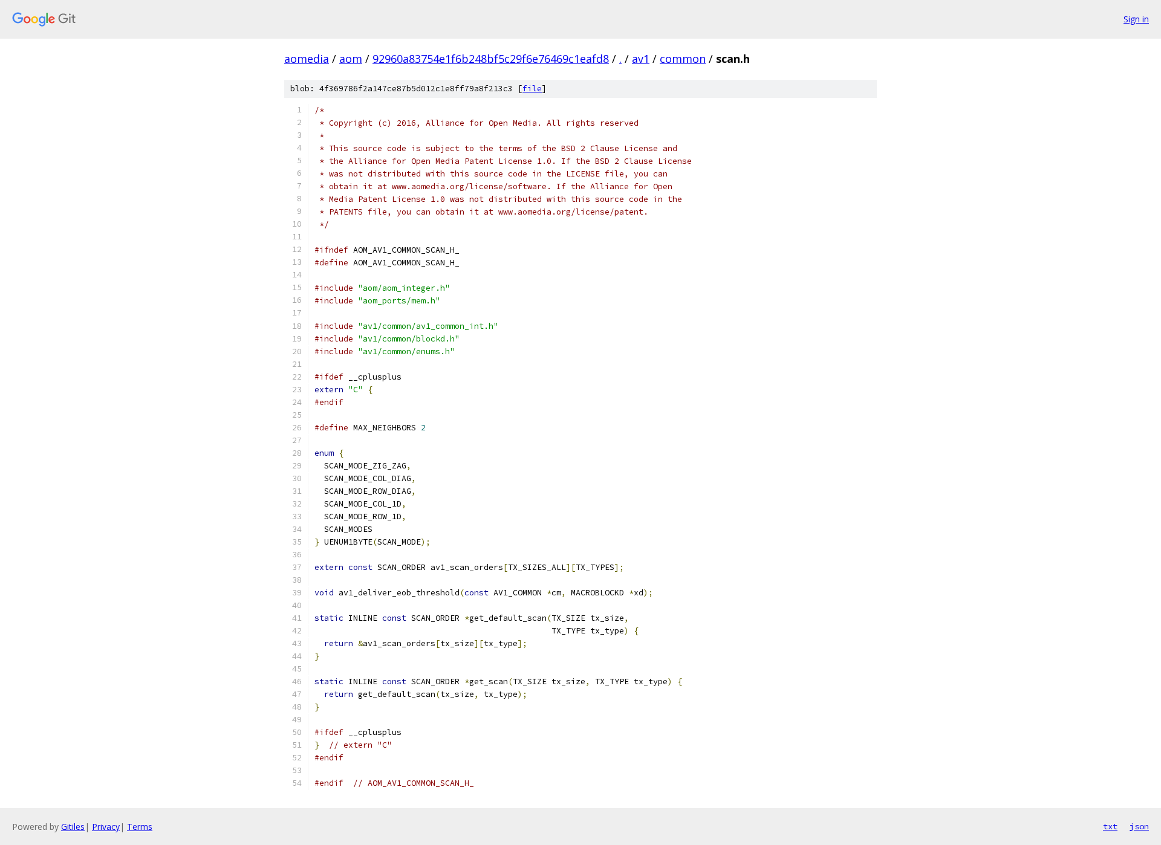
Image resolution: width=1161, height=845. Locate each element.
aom (350, 58)
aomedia (306, 58)
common (683, 58)
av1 (640, 58)
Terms (139, 826)
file (532, 88)
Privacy (106, 826)
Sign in (1136, 19)
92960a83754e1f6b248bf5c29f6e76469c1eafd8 (490, 58)
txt (1110, 826)
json (1139, 826)
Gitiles (73, 826)
